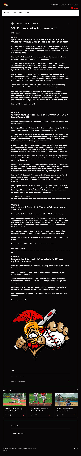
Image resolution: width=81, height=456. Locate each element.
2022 (20, 13)
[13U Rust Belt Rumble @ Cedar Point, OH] (14, 399)
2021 (14, 13)
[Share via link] (23, 376)
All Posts (6, 13)
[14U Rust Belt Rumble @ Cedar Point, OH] (40, 399)
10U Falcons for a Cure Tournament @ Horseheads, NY (65, 410)
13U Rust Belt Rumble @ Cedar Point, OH (13, 410)
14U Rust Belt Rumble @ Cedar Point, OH (39, 410)
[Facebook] (74, 448)
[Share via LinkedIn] (19, 376)
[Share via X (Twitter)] (16, 376)
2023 (27, 13)
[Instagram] (77, 448)
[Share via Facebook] (12, 376)
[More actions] (69, 24)
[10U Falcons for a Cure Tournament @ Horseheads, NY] (66, 399)
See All (76, 390)
